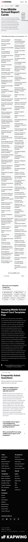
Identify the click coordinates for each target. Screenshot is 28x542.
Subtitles (3, 459)
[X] (2, 519)
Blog (16, 483)
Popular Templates (6, 485)
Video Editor (4, 457)
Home (2, 5)
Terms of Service (5, 511)
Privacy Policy (4, 509)
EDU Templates (5, 487)
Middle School (17, 6)
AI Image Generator (19, 463)
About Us (17, 476)
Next (23, 276)
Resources (17, 478)
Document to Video (20, 468)
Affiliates (3, 502)
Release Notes (5, 504)
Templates (6, 5)
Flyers (17, 295)
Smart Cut (17, 457)
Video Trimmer (5, 466)
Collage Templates (6, 480)
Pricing (3, 495)
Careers (3, 497)
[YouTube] (6, 519)
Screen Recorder (5, 468)
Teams (16, 487)
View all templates (6, 289)
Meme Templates (5, 478)
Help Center (18, 480)
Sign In (22, 2)
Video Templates (5, 476)
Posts (13, 299)
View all (3, 471)
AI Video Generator (19, 459)
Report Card (12, 6)
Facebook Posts (8, 295)
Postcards (21, 299)
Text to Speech (18, 466)
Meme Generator (5, 461)
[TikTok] (14, 519)
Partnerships (4, 500)
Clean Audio (18, 461)
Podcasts (6, 299)
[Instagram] (10, 519)
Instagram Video (5, 483)
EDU (16, 485)
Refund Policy (4, 506)
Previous (6, 276)
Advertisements (8, 292)
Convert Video (5, 463)
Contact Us (17, 489)
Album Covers (19, 292)
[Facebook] (18, 519)
